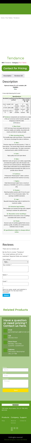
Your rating (7, 259)
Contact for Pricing (15, 68)
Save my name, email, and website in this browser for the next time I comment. (15, 291)
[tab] (7, 76)
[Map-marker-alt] (14, 428)
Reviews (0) (18, 76)
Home (2, 18)
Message (6, 379)
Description (7, 76)
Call (9, 336)
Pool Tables (9, 18)
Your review (7, 265)
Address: (11, 349)
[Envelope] (17, 428)
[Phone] (12, 430)
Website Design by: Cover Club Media (15, 440)
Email (5, 281)
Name (5, 274)
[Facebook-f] (12, 428)
